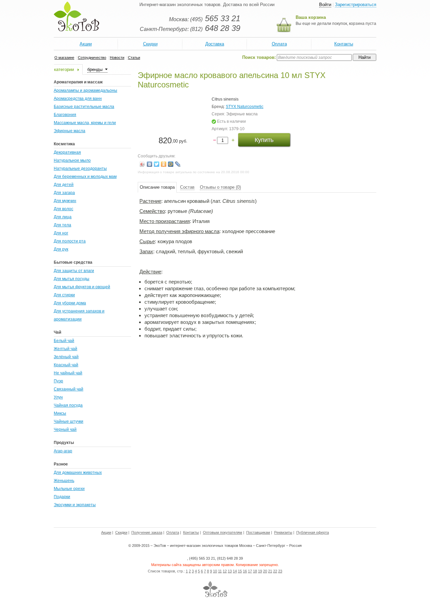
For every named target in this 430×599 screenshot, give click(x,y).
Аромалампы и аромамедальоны (85, 90)
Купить (264, 140)
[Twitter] (156, 164)
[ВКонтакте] (149, 164)
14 (235, 571)
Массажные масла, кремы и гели (85, 122)
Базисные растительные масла (84, 106)
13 (230, 571)
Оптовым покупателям (222, 532)
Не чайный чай (68, 373)
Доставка (214, 43)
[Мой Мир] (170, 164)
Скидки (150, 43)
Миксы (60, 413)
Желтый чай (65, 348)
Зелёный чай (66, 356)
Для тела (62, 225)
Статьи (134, 57)
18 (255, 571)
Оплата (279, 43)
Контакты (343, 43)
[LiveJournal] (177, 164)
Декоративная (67, 152)
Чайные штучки (68, 421)
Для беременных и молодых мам (85, 176)
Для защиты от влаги (74, 270)
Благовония (65, 114)
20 (265, 571)
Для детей (64, 184)
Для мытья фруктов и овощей (82, 287)
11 (220, 571)
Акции (86, 43)
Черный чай (65, 429)
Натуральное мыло (72, 160)
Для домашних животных (78, 472)
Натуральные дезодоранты (80, 168)
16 (245, 571)
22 (275, 571)
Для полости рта (70, 241)
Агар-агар (63, 451)
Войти (325, 4)
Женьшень (64, 480)
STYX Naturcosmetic (244, 106)
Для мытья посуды (71, 278)
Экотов (76, 16)
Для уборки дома (70, 303)
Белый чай (64, 340)
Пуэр (58, 381)
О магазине (64, 57)
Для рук (61, 249)
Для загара (64, 192)
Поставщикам (258, 532)
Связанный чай (68, 389)
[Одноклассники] (163, 164)
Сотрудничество (92, 57)
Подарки (62, 496)
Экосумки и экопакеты (75, 504)
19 (260, 571)
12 (225, 571)
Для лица (63, 217)
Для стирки (64, 295)
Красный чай (66, 365)
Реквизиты (283, 532)
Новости (117, 57)
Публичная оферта (312, 532)
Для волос (63, 209)
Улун (58, 397)
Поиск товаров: (259, 57)
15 (240, 571)
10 (215, 571)
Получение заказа (146, 532)
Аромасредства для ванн (78, 98)
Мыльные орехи (69, 488)
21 (270, 571)
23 (280, 571)
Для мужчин (65, 200)
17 (250, 571)
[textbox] (314, 57)
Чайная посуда (68, 405)
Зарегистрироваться (355, 4)
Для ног (61, 233)
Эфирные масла (69, 130)
